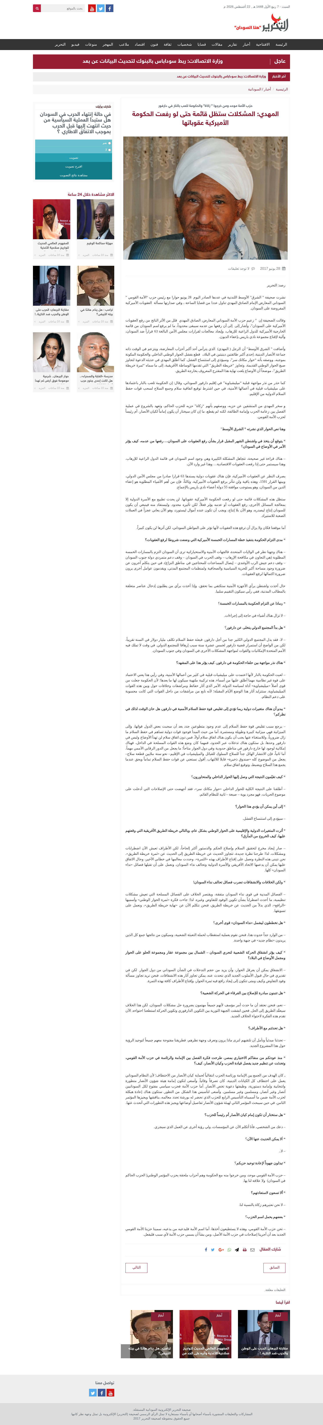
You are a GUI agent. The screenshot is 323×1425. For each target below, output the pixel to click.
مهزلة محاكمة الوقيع (100, 243)
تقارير (232, 44)
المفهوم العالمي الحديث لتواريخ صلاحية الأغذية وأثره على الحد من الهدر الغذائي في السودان (205, 1351)
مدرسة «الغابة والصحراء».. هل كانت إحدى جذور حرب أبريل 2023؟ (96, 379)
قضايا (202, 44)
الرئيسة (281, 44)
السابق (274, 1267)
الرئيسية (282, 89)
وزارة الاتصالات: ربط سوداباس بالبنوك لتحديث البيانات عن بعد (153, 61)
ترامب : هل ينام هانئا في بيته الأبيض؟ (150, 1351)
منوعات (91, 44)
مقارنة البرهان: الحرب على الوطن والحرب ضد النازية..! (264, 1351)
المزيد (86, 255)
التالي (136, 1267)
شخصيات (184, 44)
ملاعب (124, 44)
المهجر (108, 44)
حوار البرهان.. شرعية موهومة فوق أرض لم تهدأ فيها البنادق (52, 379)
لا (106, 149)
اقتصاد (140, 44)
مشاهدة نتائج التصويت (74, 175)
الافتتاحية (263, 44)
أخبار (246, 44)
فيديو (75, 44)
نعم (105, 143)
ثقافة (168, 44)
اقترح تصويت (73, 166)
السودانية (254, 89)
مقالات (217, 44)
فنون (154, 44)
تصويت (73, 157)
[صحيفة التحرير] (261, 22)
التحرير (60, 44)
